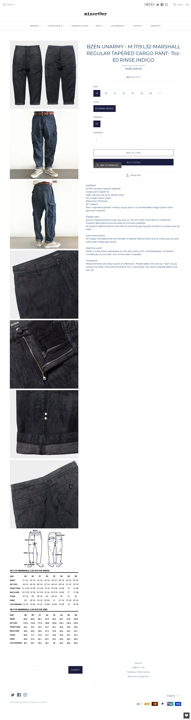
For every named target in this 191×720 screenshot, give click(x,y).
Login (180, 4)
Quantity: (98, 132)
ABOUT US (138, 667)
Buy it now (133, 162)
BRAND (34, 26)
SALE (98, 26)
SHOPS (137, 26)
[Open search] (4, 4)
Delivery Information (138, 672)
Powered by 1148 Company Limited (28, 702)
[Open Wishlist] (187, 716)
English (171, 695)
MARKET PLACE (79, 26)
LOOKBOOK (117, 26)
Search (10, 4)
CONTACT (155, 26)
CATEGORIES (55, 26)
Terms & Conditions (138, 676)
